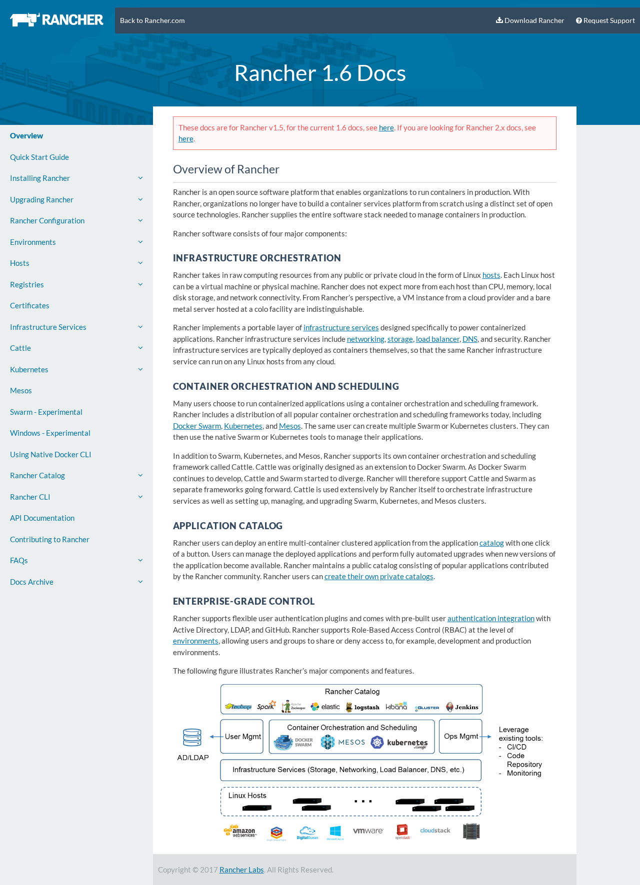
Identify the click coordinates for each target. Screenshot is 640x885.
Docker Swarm (197, 425)
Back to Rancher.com (152, 20)
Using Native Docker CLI (51, 454)
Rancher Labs (242, 869)
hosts (491, 274)
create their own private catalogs (379, 576)
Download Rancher (533, 20)
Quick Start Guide (39, 156)
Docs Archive (32, 581)
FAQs (19, 560)
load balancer (438, 338)
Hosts (20, 262)
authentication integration (491, 618)
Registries (27, 284)
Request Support (608, 20)
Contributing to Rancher (50, 539)
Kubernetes (29, 369)
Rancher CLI (30, 496)
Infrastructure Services (48, 326)
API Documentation (42, 517)
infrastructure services (341, 327)
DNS (470, 338)
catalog (492, 542)
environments (195, 640)
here (386, 127)
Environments (33, 241)
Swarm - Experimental (46, 411)
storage (400, 338)
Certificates (30, 305)
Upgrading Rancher (42, 199)
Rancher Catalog (37, 475)
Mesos (21, 390)
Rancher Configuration (47, 220)
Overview (26, 135)
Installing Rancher (40, 177)
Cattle (20, 347)
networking (365, 338)
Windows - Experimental (50, 432)
